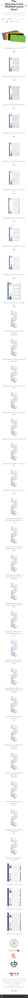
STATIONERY (10, 18)
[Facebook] (12, 991)
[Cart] (1, 996)
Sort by (12, 21)
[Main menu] (2, 5)
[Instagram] (15, 991)
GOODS (3, 18)
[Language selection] (26, 5)
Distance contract (14, 985)
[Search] (26, 996)
